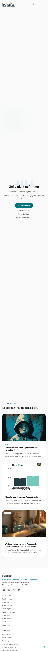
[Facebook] (19, 590)
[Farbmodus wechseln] (38, 4)
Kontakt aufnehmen (23, 218)
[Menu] (43, 4)
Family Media (6, 618)
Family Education (7, 622)
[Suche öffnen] (33, 4)
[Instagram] (9, 590)
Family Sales (6, 625)
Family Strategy (7, 599)
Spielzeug (5, 641)
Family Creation (7, 605)
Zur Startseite (25, 205)
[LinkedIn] (4, 590)
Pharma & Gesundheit (9, 647)
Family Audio (6, 615)
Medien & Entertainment (10, 644)
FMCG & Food (6, 637)
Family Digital (6, 609)
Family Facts (6, 602)
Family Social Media (8, 612)
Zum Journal (23, 210)
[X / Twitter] (14, 590)
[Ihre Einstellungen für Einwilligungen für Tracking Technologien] (44, 647)
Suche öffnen (25, 214)
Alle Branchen (6, 634)
